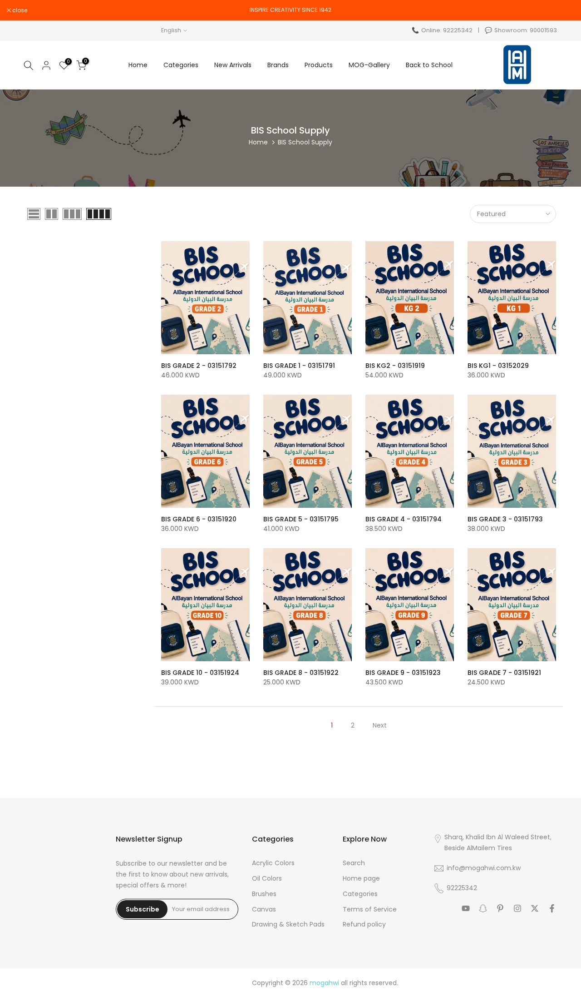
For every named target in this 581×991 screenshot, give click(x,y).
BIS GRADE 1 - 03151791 (299, 365)
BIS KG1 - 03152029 (498, 365)
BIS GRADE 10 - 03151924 (200, 672)
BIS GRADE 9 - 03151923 (403, 672)
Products (319, 64)
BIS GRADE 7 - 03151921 (504, 672)
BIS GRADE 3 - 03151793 (505, 519)
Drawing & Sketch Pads (288, 924)
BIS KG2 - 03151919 (395, 365)
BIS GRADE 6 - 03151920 (198, 519)
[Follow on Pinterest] (500, 908)
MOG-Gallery (369, 64)
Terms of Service (370, 909)
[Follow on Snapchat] (483, 908)
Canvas (264, 909)
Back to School (429, 64)
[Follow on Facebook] (552, 908)
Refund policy (364, 924)
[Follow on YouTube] (466, 908)
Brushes (264, 894)
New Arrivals (232, 64)
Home (138, 64)
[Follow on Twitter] (535, 908)
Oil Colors (267, 878)
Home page (361, 878)
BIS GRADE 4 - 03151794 (403, 519)
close (566, 10)
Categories (180, 64)
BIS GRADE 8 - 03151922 (301, 672)
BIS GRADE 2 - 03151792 (198, 365)
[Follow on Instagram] (517, 908)
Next (380, 725)
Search (354, 863)
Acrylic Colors (273, 863)
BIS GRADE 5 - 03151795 (301, 519)
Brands (278, 64)
